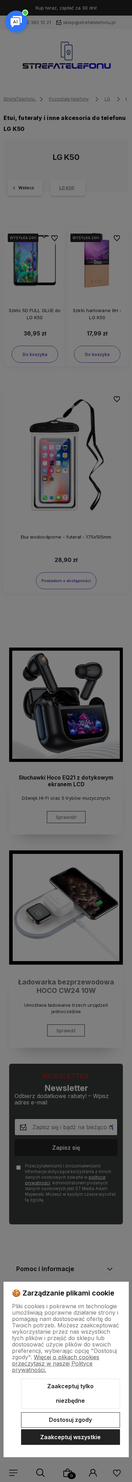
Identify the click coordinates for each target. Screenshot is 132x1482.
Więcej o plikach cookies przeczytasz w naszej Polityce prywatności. (55, 1363)
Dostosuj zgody (70, 1419)
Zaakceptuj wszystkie (70, 1437)
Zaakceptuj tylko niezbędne (70, 1394)
